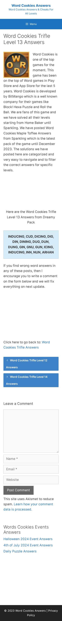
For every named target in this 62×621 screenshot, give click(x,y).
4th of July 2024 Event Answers (28, 545)
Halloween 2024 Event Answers (28, 539)
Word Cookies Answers (31, 5)
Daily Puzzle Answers (20, 551)
